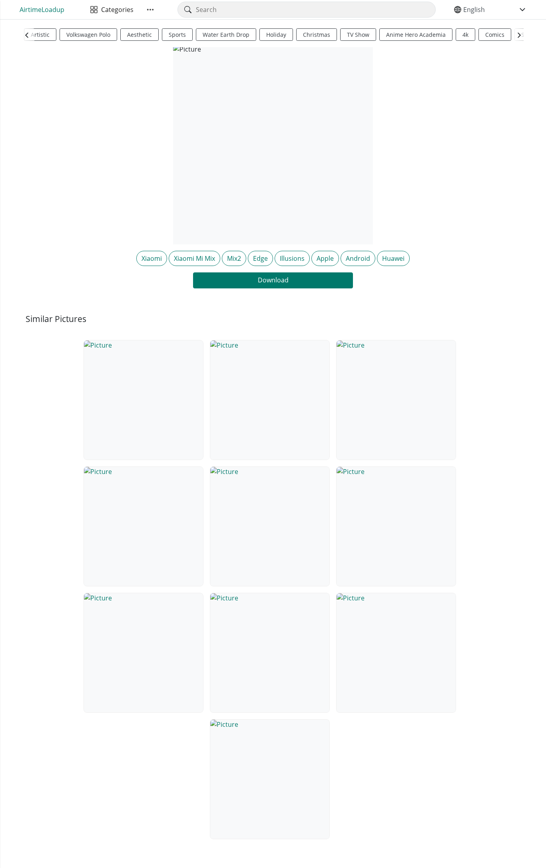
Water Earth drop (226, 34)
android (358, 258)
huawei (393, 258)
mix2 (234, 258)
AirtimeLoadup (42, 9)
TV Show (358, 34)
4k (465, 34)
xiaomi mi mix (194, 258)
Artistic (40, 34)
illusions (292, 258)
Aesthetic (139, 34)
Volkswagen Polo (88, 34)
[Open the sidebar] (150, 10)
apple (325, 258)
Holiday (276, 34)
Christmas (316, 34)
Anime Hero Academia (416, 34)
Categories (116, 9)
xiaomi (151, 258)
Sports (177, 34)
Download (273, 280)
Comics (494, 34)
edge (260, 258)
